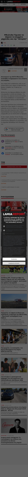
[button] (14, 234)
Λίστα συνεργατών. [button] (17, 245)
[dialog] (14, 238)
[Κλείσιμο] (25, 212)
